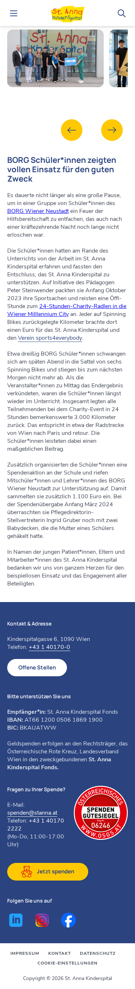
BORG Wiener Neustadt (38, 211)
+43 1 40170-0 (49, 647)
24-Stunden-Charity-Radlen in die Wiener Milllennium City (66, 310)
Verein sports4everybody (50, 338)
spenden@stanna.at (32, 813)
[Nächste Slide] (112, 130)
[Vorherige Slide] (71, 130)
